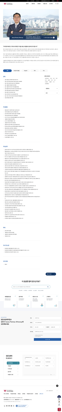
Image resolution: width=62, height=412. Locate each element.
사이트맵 (36, 393)
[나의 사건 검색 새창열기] (5, 406)
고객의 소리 (37, 0)
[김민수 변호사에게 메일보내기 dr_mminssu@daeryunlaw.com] (54, 37)
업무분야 (39, 3)
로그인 (28, 0)
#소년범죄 (35, 290)
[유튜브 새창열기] (11, 406)
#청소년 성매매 (40, 290)
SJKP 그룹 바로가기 (49, 390)
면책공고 (19, 393)
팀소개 (27, 3)
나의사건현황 (32, 0)
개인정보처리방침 (13, 393)
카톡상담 (59, 402)
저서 (44, 70)
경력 (7, 70)
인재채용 (53, 0)
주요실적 (25, 70)
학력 (34, 70)
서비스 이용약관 (6, 393)
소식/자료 (51, 3)
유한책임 (23, 393)
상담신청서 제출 (47, 339)
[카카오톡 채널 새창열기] (9, 406)
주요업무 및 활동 (16, 70)
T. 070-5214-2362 (48, 37)
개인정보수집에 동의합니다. (39, 335)
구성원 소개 (45, 3)
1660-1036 (46, 0)
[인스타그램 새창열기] (14, 406)
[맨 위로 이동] (57, 386)
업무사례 (33, 3)
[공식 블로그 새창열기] (7, 406)
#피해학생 (30, 290)
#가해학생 (25, 290)
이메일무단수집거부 (30, 393)
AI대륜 (57, 0)
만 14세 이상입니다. (38, 336)
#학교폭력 (20, 290)
